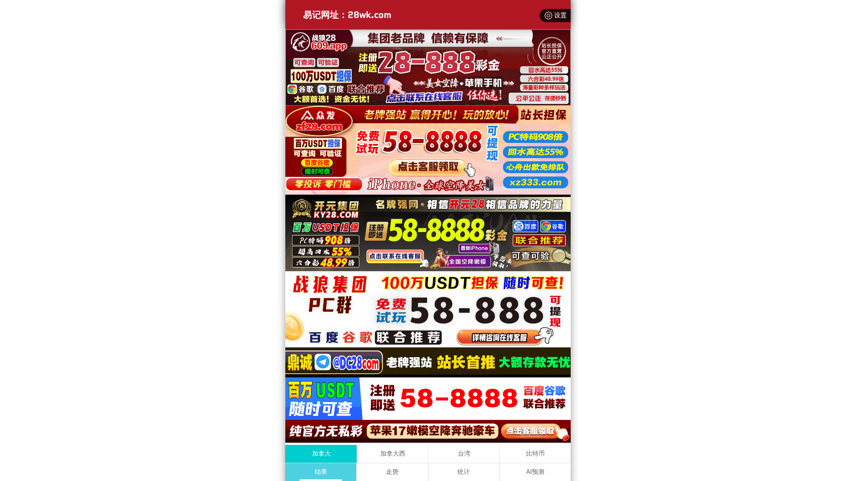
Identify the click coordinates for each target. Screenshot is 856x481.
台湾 (464, 453)
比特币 (535, 453)
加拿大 (321, 453)
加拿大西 (392, 453)
